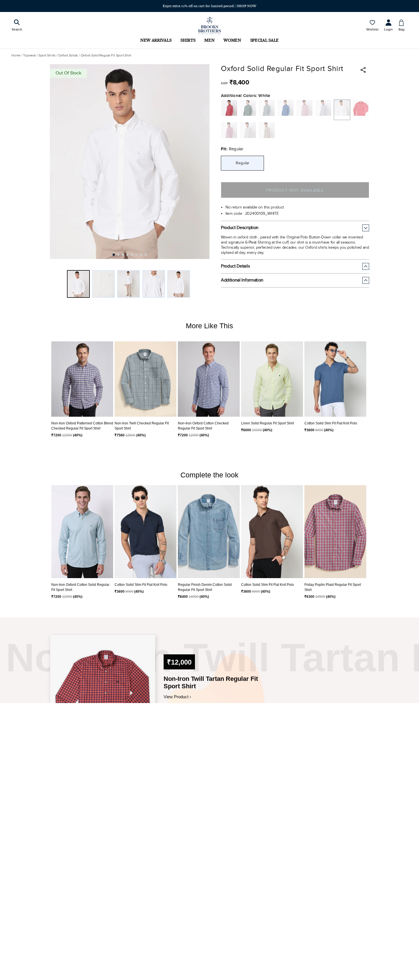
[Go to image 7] (141, 255)
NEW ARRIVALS (155, 40)
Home (16, 55)
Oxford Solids (68, 55)
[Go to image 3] (123, 255)
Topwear (29, 55)
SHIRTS (187, 40)
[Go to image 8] (146, 255)
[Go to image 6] (136, 255)
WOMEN (232, 40)
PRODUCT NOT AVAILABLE (295, 190)
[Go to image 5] (132, 255)
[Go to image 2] (118, 255)
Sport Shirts (47, 55)
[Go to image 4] (127, 255)
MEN (209, 40)
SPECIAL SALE (264, 40)
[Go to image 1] (114, 255)
